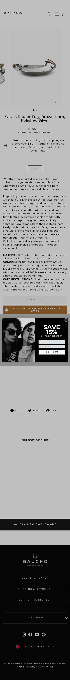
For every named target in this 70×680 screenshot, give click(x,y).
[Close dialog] (66, 320)
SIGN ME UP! (52, 352)
